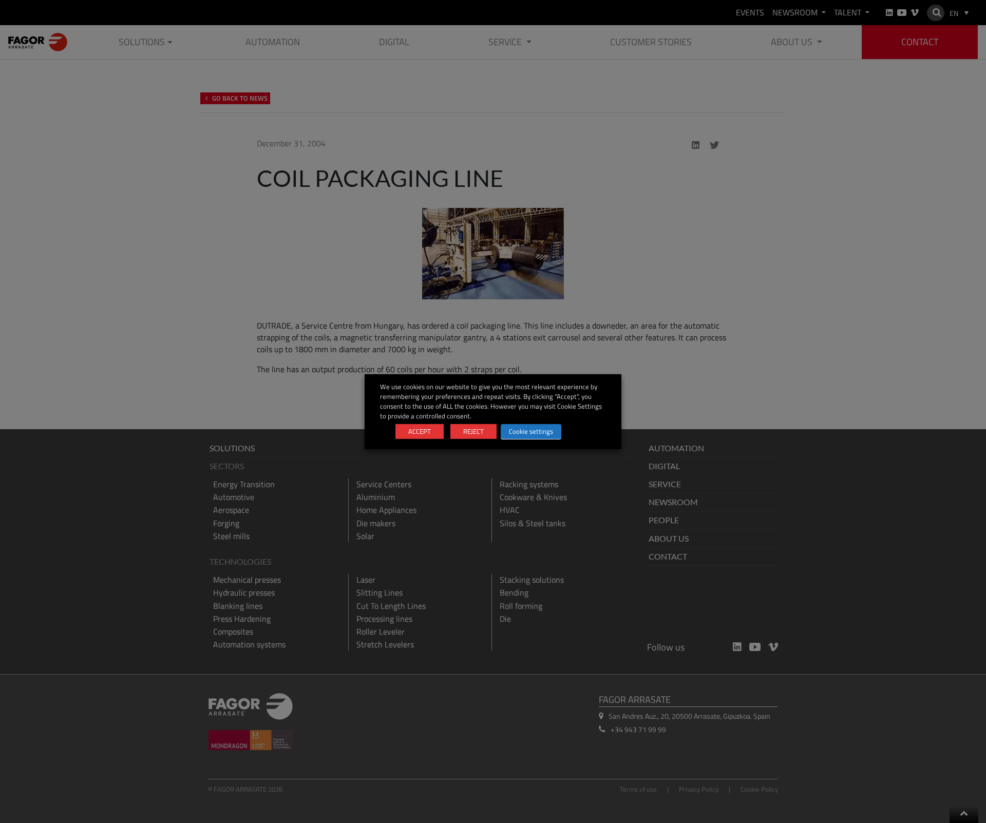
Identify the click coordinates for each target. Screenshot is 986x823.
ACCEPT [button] (419, 431)
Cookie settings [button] (531, 431)
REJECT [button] (473, 431)
